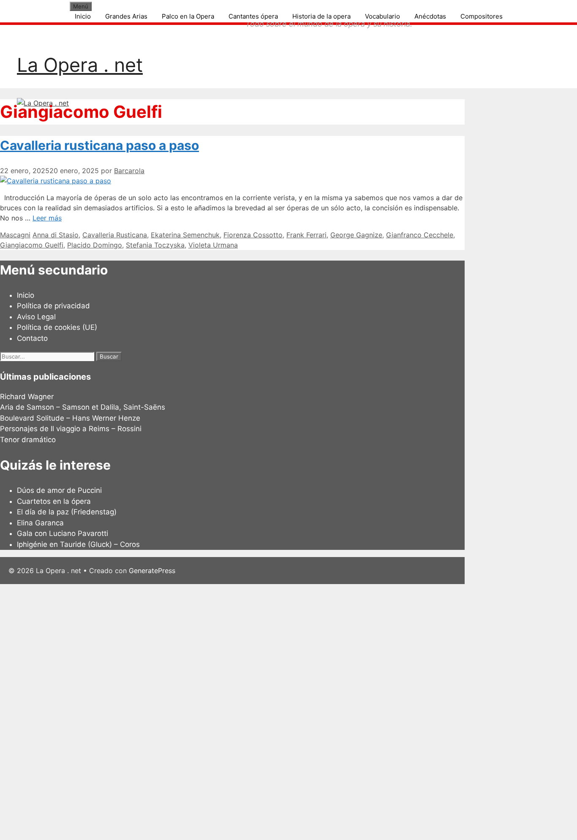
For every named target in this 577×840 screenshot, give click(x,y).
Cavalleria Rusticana (114, 235)
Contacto (32, 338)
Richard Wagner (27, 396)
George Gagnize (356, 235)
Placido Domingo (94, 245)
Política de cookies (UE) (57, 327)
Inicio (83, 16)
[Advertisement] (253, 710)
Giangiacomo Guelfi (31, 245)
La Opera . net (80, 64)
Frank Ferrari (306, 235)
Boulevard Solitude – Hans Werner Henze (70, 418)
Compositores (481, 16)
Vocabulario (382, 16)
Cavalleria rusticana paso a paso (99, 145)
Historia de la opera (321, 16)
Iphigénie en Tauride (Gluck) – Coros (78, 544)
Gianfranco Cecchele (419, 235)
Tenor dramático (28, 439)
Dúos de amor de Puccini (59, 490)
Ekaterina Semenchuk (185, 235)
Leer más (47, 218)
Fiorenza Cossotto (253, 235)
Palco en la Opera (188, 16)
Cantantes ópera (253, 16)
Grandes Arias (126, 16)
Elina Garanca (40, 523)
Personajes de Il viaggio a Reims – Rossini (71, 428)
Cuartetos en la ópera (54, 501)
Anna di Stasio (56, 235)
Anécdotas (430, 16)
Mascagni (15, 235)
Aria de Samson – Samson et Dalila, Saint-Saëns (82, 407)
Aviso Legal (36, 317)
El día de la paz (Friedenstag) (67, 512)
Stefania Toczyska (155, 245)
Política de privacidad (53, 306)
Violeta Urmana (213, 245)
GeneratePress (152, 570)
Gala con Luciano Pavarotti (62, 533)
